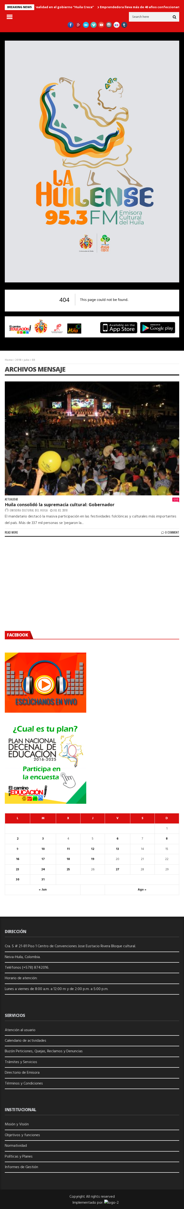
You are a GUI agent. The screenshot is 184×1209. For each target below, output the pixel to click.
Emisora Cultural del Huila (29, 510)
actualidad (11, 499)
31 (43, 879)
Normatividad (16, 1146)
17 (43, 859)
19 (92, 859)
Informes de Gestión (21, 1167)
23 (17, 869)
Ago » (142, 889)
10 (43, 849)
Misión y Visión (17, 1124)
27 (117, 869)
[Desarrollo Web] (111, 1203)
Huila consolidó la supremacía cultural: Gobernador (60, 504)
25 (68, 869)
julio (26, 360)
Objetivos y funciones (22, 1135)
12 (92, 849)
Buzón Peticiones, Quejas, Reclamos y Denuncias (44, 1051)
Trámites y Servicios (21, 1062)
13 (117, 849)
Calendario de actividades (25, 1041)
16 (17, 859)
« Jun (43, 889)
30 (17, 879)
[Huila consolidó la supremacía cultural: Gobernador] (92, 438)
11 (68, 849)
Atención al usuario (20, 1030)
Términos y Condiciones (24, 1083)
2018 (18, 360)
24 (43, 869)
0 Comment (172, 532)
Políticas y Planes (19, 1156)
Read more (11, 532)
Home (9, 360)
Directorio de (16, 1073)
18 (68, 859)
